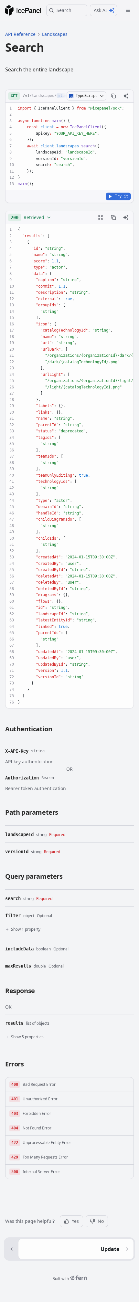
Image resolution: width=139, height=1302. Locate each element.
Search (64, 10)
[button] (69, 1084)
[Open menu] (128, 10)
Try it (121, 196)
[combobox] (31, 217)
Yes (75, 1221)
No (101, 1221)
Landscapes (55, 34)
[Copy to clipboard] (113, 96)
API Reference (20, 34)
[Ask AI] (126, 96)
